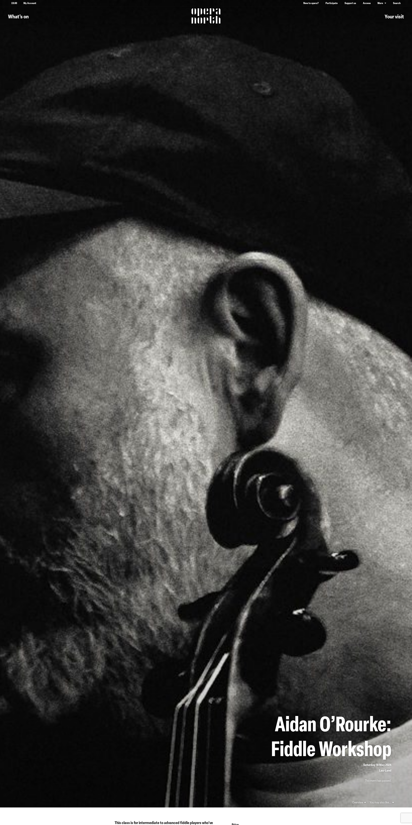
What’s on (18, 16)
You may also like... (381, 802)
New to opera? (311, 3)
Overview (358, 802)
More (380, 3)
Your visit (394, 16)
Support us (350, 3)
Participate (332, 3)
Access (367, 3)
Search (397, 3)
